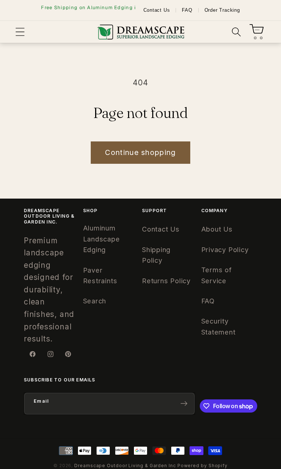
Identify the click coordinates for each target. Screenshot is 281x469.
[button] (20, 32)
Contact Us (156, 10)
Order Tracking (222, 10)
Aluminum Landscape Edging (101, 239)
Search (94, 301)
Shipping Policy (156, 254)
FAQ (187, 10)
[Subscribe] (183, 403)
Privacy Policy (225, 249)
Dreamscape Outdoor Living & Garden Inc (125, 465)
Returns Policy (166, 281)
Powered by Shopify (202, 465)
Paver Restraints (100, 275)
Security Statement (218, 326)
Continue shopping (140, 152)
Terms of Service (216, 275)
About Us (217, 229)
